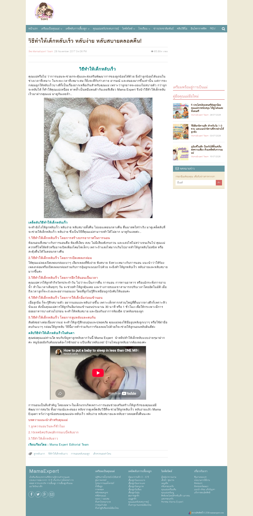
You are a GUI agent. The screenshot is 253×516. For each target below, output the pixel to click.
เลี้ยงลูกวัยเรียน (134, 489)
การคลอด (99, 489)
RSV (213, 28)
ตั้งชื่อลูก (99, 486)
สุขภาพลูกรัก (133, 495)
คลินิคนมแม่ (100, 495)
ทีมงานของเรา (200, 477)
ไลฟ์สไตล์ (127, 28)
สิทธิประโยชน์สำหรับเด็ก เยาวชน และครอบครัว (175, 497)
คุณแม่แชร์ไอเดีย (168, 489)
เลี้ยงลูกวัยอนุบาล (136, 486)
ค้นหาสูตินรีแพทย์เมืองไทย (107, 508)
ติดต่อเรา (198, 483)
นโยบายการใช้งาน (202, 480)
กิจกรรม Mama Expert (172, 501)
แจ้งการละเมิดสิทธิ (202, 492)
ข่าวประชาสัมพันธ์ (163, 28)
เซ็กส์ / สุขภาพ (167, 480)
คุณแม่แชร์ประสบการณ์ (106, 28)
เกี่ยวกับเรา (200, 471)
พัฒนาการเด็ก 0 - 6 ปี (138, 477)
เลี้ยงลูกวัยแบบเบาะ (136, 480)
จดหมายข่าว (187, 168)
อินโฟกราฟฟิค (199, 28)
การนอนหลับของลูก (80, 454)
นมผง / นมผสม (102, 498)
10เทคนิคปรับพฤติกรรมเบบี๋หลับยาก (55, 432)
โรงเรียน (142, 28)
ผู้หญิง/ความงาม (168, 477)
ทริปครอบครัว (167, 486)
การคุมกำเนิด (101, 505)
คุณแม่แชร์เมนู (167, 492)
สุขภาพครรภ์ (100, 480)
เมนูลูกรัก (132, 498)
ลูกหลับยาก (39, 454)
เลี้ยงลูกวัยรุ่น (134, 492)
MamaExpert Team (43, 51)
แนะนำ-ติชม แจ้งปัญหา (204, 489)
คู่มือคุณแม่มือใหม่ (186, 96)
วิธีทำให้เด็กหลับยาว (44, 438)
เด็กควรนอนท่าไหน (102, 454)
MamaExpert (44, 12)
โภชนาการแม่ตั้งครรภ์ (104, 483)
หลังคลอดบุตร (101, 492)
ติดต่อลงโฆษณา (201, 486)
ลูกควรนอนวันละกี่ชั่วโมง (48, 426)
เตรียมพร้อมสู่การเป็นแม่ (190, 87)
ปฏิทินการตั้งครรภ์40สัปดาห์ (108, 477)
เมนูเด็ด (164, 483)
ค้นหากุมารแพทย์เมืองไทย (139, 505)
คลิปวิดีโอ (182, 28)
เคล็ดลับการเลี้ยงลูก (76, 28)
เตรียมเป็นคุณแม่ (50, 28)
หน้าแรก (33, 28)
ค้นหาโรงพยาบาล (103, 501)
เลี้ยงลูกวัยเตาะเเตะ (136, 483)
